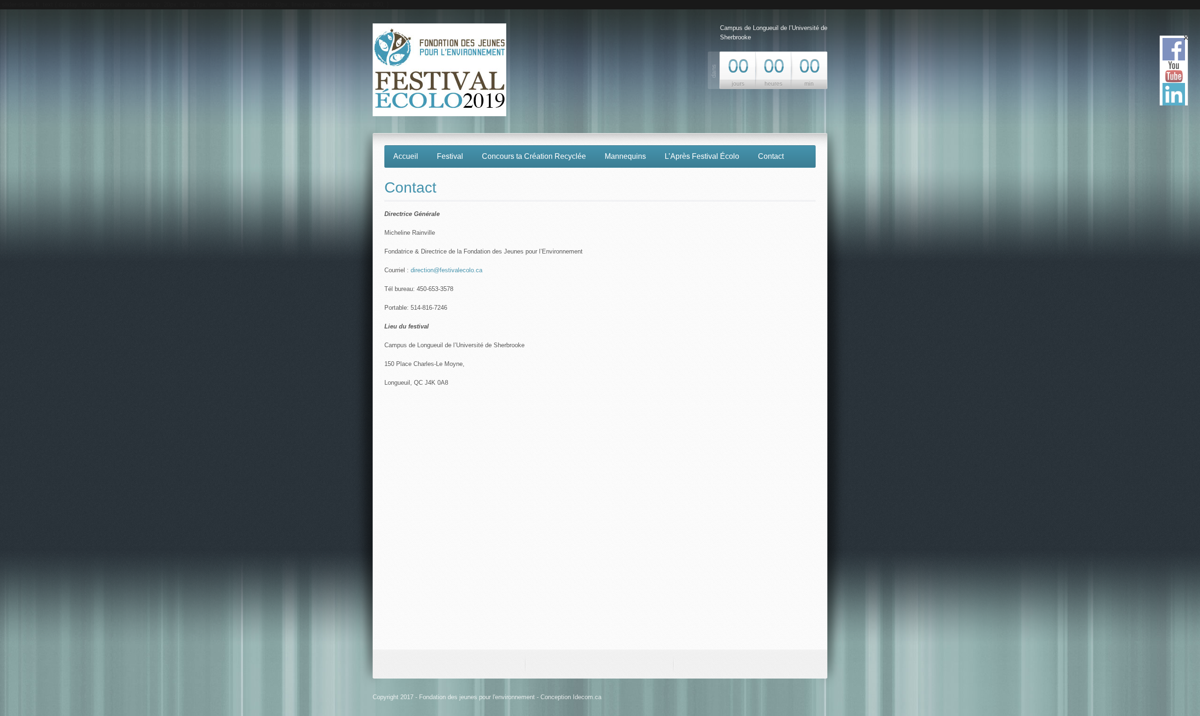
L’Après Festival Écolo (702, 156)
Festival (450, 156)
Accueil (405, 156)
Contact (771, 156)
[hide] (1186, 37)
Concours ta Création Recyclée (534, 156)
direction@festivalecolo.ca (446, 270)
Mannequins (625, 156)
